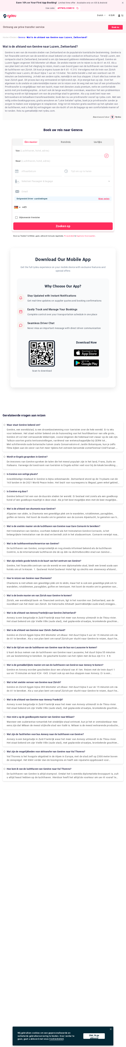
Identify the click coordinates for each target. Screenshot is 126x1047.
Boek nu (115, 27)
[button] (18, 207)
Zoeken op (63, 226)
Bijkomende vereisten (29, 217)
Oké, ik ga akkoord (94, 1036)
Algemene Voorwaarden (85, 236)
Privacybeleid (69, 236)
